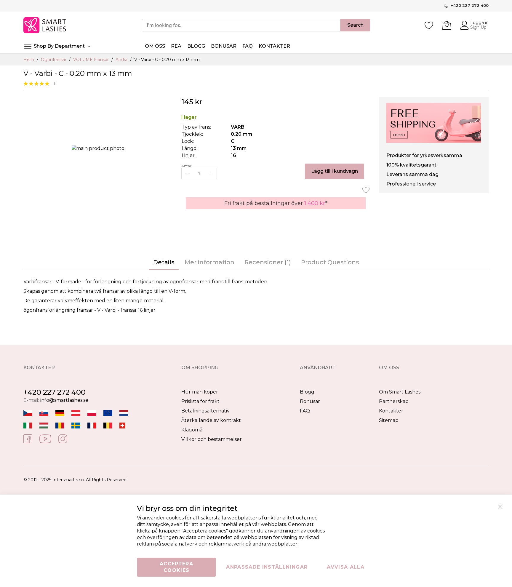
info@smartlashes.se (64, 400)
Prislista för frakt (200, 401)
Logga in (479, 22)
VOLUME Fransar (91, 59)
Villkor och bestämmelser (211, 439)
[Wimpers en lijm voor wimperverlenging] (123, 412)
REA (176, 46)
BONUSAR (223, 46)
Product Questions (330, 262)
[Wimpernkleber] (59, 412)
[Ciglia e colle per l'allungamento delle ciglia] (27, 425)
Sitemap (389, 420)
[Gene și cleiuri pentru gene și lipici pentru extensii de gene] (59, 425)
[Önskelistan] (429, 25)
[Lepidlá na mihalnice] (43, 412)
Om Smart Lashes (399, 392)
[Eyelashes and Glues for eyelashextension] (107, 412)
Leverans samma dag (412, 174)
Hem (29, 59)
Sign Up (478, 27)
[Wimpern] (75, 412)
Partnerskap (394, 401)
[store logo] (45, 25)
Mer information (209, 262)
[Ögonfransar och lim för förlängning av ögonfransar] (75, 425)
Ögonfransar (54, 59)
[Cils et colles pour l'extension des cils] (91, 425)
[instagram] (62, 438)
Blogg (307, 392)
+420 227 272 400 (54, 392)
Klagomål (192, 430)
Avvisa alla (345, 567)
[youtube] (45, 438)
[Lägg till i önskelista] (366, 189)
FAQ (305, 411)
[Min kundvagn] (446, 25)
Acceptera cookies (176, 567)
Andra (122, 59)
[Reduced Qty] (187, 173)
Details (164, 262)
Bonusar (310, 401)
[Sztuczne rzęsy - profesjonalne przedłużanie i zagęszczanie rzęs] (91, 412)
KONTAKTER (274, 46)
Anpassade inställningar (267, 567)
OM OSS (155, 46)
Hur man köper (199, 392)
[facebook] (27, 438)
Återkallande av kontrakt (211, 420)
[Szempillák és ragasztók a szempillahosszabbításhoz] (43, 425)
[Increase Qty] (211, 173)
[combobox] (241, 25)
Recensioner (266, 262)
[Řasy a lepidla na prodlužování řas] (27, 412)
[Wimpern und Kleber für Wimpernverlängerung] (122, 425)
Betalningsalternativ (205, 411)
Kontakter (391, 411)
